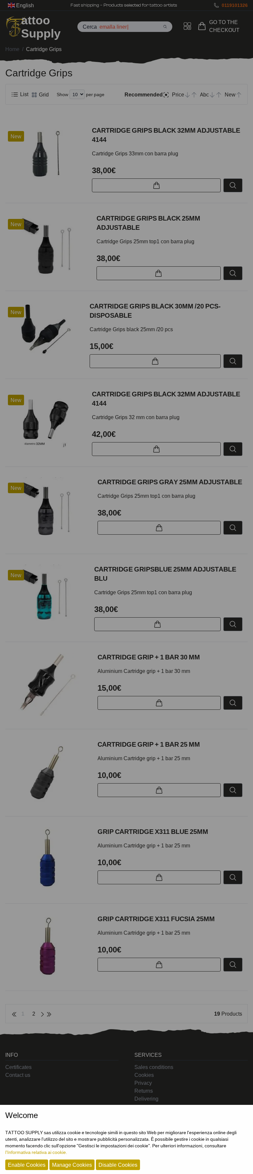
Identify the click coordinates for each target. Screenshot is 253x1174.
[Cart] (203, 26)
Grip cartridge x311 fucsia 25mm (156, 919)
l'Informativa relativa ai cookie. (36, 1152)
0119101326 (235, 5)
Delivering (146, 1098)
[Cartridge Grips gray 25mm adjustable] (49, 510)
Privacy (143, 1083)
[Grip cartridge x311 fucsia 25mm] (49, 947)
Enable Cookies (26, 1164)
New (16, 136)
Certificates (18, 1067)
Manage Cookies (72, 1164)
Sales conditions (153, 1067)
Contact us (17, 1075)
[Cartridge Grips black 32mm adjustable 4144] (46, 156)
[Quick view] (232, 185)
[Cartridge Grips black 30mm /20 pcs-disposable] (45, 331)
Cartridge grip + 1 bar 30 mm (149, 657)
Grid (43, 94)
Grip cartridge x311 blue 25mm (153, 832)
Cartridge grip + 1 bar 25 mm (149, 744)
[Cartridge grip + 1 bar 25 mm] (49, 773)
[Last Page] (49, 1013)
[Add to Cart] (156, 185)
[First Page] (14, 1013)
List (23, 94)
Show (62, 94)
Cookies (144, 1075)
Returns (143, 1090)
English (24, 5)
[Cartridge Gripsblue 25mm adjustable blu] (47, 596)
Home (12, 49)
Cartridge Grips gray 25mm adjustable (170, 482)
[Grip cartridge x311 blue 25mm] (49, 860)
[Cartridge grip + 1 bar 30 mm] (49, 685)
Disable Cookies (117, 1164)
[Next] (42, 1013)
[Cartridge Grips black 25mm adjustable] (48, 246)
